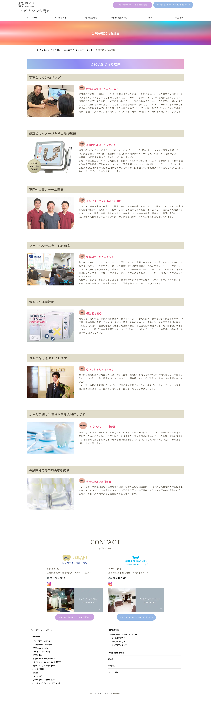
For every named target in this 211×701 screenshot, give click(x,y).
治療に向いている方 (41, 648)
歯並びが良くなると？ (120, 641)
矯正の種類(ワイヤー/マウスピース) (125, 634)
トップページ (32, 17)
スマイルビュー (39, 676)
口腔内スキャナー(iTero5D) (44, 658)
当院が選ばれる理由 (120, 17)
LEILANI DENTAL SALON (100, 694)
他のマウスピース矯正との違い (45, 665)
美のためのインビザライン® (44, 679)
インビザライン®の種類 (42, 644)
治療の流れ (37, 655)
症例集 (35, 672)
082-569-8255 (57, 578)
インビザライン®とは (41, 641)
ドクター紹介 (113, 672)
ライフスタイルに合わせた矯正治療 (47, 662)
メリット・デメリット (41, 651)
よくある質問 (38, 669)
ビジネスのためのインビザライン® (46, 683)
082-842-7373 (119, 578)
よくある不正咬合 (118, 638)
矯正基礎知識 (91, 17)
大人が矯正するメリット (120, 645)
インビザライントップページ (41, 630)
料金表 (149, 17)
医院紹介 (179, 17)
